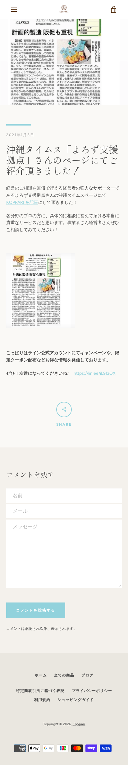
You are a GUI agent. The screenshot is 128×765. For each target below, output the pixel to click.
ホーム (41, 675)
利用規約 (42, 700)
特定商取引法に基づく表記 (40, 691)
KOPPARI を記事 (22, 202)
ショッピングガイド (75, 700)
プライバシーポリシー (92, 691)
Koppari (79, 724)
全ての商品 (64, 675)
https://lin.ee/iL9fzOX (95, 373)
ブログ (87, 675)
